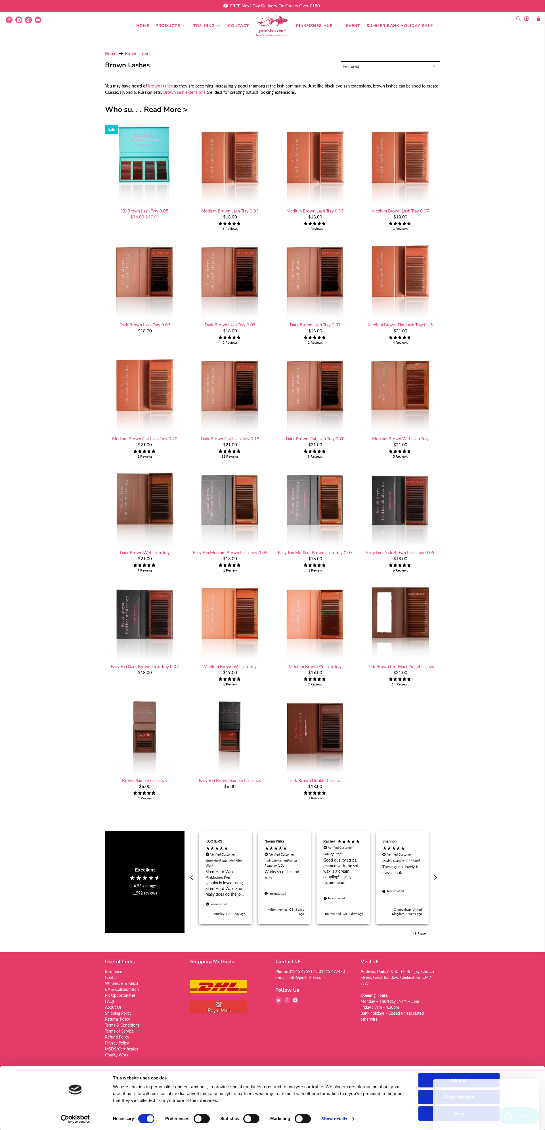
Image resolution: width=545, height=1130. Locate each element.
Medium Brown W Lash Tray (230, 666)
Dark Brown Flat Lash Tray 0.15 (230, 438)
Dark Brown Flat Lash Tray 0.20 (315, 438)
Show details (334, 1118)
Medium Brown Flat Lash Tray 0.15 (400, 324)
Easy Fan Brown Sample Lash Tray (230, 780)
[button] (192, 878)
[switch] (202, 1118)
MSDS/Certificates (121, 1048)
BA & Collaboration (122, 989)
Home (142, 25)
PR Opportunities (120, 995)
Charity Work (116, 1054)
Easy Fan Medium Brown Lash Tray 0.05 (230, 552)
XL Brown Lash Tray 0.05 (144, 210)
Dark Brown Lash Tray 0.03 (145, 324)
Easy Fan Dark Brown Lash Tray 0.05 (400, 552)
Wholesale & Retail (121, 983)
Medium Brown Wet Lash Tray (400, 438)
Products (168, 25)
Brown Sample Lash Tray (144, 780)
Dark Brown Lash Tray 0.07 (315, 324)
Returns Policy (117, 1019)
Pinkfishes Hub (314, 25)
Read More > (166, 109)
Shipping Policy (118, 1013)
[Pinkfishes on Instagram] (20, 21)
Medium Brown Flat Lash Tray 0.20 (144, 438)
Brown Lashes (138, 53)
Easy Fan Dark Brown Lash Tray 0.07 (145, 666)
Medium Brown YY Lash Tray (315, 666)
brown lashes (160, 85)
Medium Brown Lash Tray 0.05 (315, 210)
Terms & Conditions (122, 1025)
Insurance (113, 971)
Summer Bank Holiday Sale (399, 25)
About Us (113, 1007)
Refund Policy (117, 1037)
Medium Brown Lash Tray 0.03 (230, 210)
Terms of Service (119, 1031)
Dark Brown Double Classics (315, 780)
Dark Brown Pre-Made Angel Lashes (400, 666)
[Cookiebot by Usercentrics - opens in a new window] (75, 1119)
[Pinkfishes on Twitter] (278, 1002)
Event (353, 25)
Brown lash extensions (184, 92)
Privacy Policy (117, 1043)
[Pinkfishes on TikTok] (30, 21)
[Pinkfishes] (272, 26)
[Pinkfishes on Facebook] (10, 21)
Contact (238, 25)
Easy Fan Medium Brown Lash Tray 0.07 (315, 552)
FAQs (109, 1001)
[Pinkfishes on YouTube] (39, 21)
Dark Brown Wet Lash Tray (145, 552)
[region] (314, 877)
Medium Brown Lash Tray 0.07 (400, 210)
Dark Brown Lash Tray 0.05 (230, 324)
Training (204, 25)
